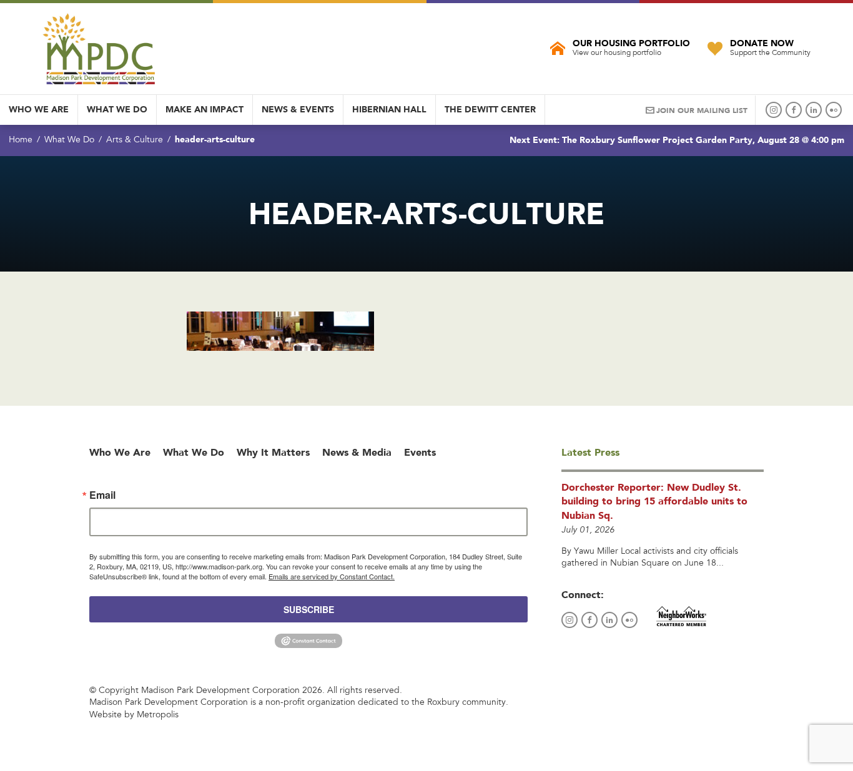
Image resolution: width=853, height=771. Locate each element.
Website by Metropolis (134, 715)
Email (102, 495)
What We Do (117, 109)
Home (20, 140)
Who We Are (39, 109)
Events (420, 452)
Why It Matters (273, 452)
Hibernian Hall (389, 109)
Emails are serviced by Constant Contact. (332, 576)
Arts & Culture (134, 140)
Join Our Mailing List (701, 110)
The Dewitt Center (490, 109)
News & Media (357, 452)
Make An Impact (204, 109)
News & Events (298, 109)
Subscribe (309, 609)
